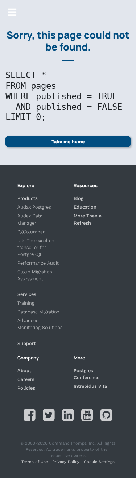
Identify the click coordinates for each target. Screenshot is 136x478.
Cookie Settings (99, 461)
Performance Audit (38, 263)
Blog (78, 198)
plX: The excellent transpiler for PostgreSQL (36, 247)
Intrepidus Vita (90, 386)
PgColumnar (31, 231)
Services (26, 294)
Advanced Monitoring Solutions (39, 324)
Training (25, 303)
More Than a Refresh (88, 219)
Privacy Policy (65, 461)
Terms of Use (34, 461)
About (24, 370)
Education (85, 207)
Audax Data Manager (29, 219)
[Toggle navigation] (12, 12)
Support (26, 343)
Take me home (68, 141)
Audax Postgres (34, 207)
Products (27, 198)
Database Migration (38, 311)
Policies (26, 388)
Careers (25, 379)
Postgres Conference (86, 374)
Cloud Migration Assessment (34, 275)
